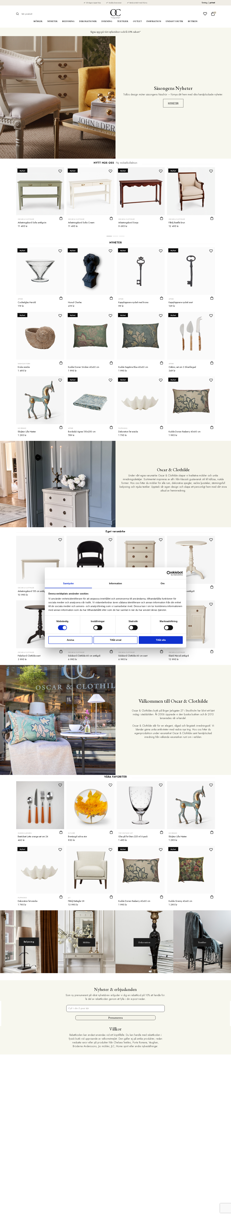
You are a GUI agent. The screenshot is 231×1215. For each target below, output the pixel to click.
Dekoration (144, 942)
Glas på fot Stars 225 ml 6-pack (133, 836)
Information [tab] (115, 583)
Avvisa (70, 640)
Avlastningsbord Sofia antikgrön (32, 222)
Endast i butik (174, 21)
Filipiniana (122, 428)
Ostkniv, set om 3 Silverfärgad (182, 367)
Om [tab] (163, 583)
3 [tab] (122, 237)
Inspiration (153, 21)
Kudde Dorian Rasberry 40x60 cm (185, 431)
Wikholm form (24, 363)
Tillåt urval (115, 640)
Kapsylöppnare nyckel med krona (133, 302)
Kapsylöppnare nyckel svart (181, 302)
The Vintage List (125, 833)
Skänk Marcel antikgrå (179, 655)
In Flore (71, 833)
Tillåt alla (161, 640)
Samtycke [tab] (68, 583)
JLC (69, 897)
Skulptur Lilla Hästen (27, 431)
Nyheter (52, 21)
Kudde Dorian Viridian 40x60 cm (83, 367)
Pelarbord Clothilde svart (29, 655)
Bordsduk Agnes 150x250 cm (82, 431)
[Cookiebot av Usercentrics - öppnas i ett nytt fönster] (169, 573)
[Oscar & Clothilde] (115, 14)
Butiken (193, 21)
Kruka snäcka (24, 367)
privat (212, 2)
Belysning (68, 21)
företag (204, 2)
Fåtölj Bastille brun (177, 222)
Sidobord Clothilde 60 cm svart (132, 655)
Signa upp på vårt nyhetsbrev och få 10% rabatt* (115, 31)
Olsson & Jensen (25, 833)
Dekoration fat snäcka (128, 431)
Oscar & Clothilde (26, 219)
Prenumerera (115, 1017)
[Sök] (18, 13)
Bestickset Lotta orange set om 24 (33, 836)
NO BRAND (22, 428)
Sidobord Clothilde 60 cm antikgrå (84, 655)
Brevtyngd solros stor (77, 836)
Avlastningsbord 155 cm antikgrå (32, 591)
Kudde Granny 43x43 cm (180, 901)
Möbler (38, 21)
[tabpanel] (40, 198)
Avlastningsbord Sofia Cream (81, 222)
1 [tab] (109, 237)
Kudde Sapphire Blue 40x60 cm (133, 367)
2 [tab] (115, 237)
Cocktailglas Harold (27, 302)
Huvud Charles (75, 302)
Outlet (137, 21)
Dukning (107, 21)
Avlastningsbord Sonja (128, 222)
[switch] (97, 627)
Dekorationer (88, 21)
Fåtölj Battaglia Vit (76, 901)
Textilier (122, 21)
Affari (20, 299)
